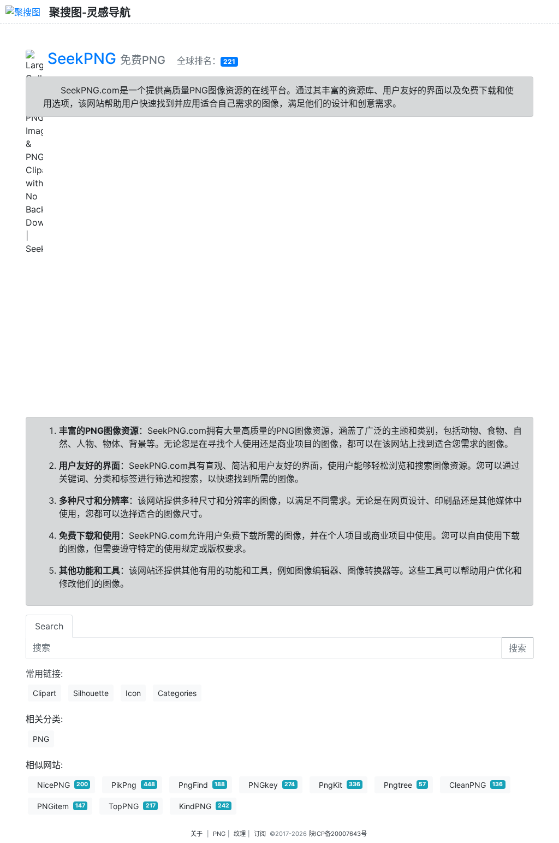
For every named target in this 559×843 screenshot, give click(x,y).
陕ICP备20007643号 (338, 834)
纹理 (240, 834)
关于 (197, 834)
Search (49, 626)
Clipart (44, 693)
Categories (177, 693)
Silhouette (91, 693)
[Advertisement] (279, 331)
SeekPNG (81, 58)
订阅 (260, 834)
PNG (41, 739)
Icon (133, 693)
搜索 (517, 647)
